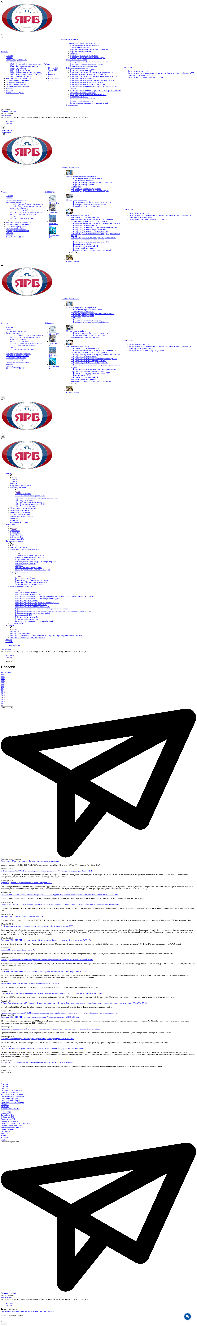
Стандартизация (72, 105)
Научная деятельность (69, 39)
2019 (3, 689)
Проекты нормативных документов (84, 56)
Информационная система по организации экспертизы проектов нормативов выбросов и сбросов (95, 92)
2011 (2, 705)
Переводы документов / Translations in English (87, 58)
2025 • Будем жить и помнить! (26, 74)
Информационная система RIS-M (83, 70)
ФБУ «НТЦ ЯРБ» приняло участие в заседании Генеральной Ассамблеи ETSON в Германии (37, 1062)
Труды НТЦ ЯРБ (7, 1115)
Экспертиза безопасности (138, 71)
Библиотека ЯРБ (7, 1117)
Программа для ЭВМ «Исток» (82, 78)
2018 (3, 691)
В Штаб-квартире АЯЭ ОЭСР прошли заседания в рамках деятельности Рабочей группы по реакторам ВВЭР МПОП (47, 871)
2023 (3, 681)
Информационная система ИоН (82, 99)
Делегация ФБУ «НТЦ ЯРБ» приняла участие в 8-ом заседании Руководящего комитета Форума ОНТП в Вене (44, 972)
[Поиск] (2, 37)
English (3, 1140)
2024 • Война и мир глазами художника (25, 72)
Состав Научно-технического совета (84, 66)
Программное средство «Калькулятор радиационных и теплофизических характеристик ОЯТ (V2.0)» (91, 73)
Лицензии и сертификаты (16, 82)
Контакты (9, 91)
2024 (3, 679)
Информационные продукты (77, 68)
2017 (3, 693)
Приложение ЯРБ (8, 1119)
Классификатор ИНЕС (79, 97)
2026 (3, 675)
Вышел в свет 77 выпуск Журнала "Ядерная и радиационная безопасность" (30, 983)
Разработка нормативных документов (80, 43)
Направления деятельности (16, 60)
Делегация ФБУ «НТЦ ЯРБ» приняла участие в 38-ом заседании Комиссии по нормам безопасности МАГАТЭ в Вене (47, 940)
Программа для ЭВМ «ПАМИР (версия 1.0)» (87, 84)
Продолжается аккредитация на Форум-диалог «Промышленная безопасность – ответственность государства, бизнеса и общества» (52, 1029)
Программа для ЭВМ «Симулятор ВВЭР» (86, 82)
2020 (3, 687)
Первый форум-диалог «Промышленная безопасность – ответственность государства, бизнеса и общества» (42, 1048)
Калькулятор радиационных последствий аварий (89, 103)
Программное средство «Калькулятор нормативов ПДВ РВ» (93, 76)
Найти (4, 1324)
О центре (4, 52)
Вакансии (9, 89)
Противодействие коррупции (17, 86)
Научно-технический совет (76, 60)
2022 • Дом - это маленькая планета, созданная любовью (24, 67)
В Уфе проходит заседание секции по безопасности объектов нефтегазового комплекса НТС (37, 926)
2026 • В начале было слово (21, 76)
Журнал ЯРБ (53, 68)
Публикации (49, 64)
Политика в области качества (17, 80)
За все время (6, 673)
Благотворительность (14, 62)
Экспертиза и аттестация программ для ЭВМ (145, 77)
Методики (74, 54)
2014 (3, 699)
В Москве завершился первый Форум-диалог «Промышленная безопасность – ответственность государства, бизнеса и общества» (51, 993)
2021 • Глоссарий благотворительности (25, 64)
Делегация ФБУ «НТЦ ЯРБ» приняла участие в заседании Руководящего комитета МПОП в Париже (40, 1017)
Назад (14, 477)
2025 (3, 677)
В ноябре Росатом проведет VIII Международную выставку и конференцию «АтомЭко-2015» (37, 1039)
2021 (3, 685)
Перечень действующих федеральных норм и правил (90, 49)
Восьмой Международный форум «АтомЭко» (18, 950)
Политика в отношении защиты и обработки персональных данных (27, 1311)
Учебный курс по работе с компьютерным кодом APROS (23, 916)
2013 (3, 701)
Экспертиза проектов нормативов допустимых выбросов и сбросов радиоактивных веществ (151, 74)
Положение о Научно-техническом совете (86, 64)
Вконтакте (9, 121)
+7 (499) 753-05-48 (9, 111)
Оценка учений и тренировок (81, 101)
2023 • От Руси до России (20, 70)
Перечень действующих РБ (80, 52)
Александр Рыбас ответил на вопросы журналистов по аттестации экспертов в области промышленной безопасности (47, 960)
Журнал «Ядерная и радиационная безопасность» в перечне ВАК (26, 883)
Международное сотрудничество (18, 78)
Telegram (8, 123)
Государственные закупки (16, 84)
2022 (3, 683)
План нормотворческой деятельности (84, 45)
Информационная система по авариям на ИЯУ (88, 95)
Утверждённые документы (80, 47)
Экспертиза (127, 67)
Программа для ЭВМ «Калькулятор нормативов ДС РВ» (92, 80)
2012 (3, 703)
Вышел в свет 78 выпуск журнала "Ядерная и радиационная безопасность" (30, 861)
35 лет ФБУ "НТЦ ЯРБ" (15, 93)
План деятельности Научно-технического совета (89, 62)
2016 (3, 695)
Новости (9, 58)
